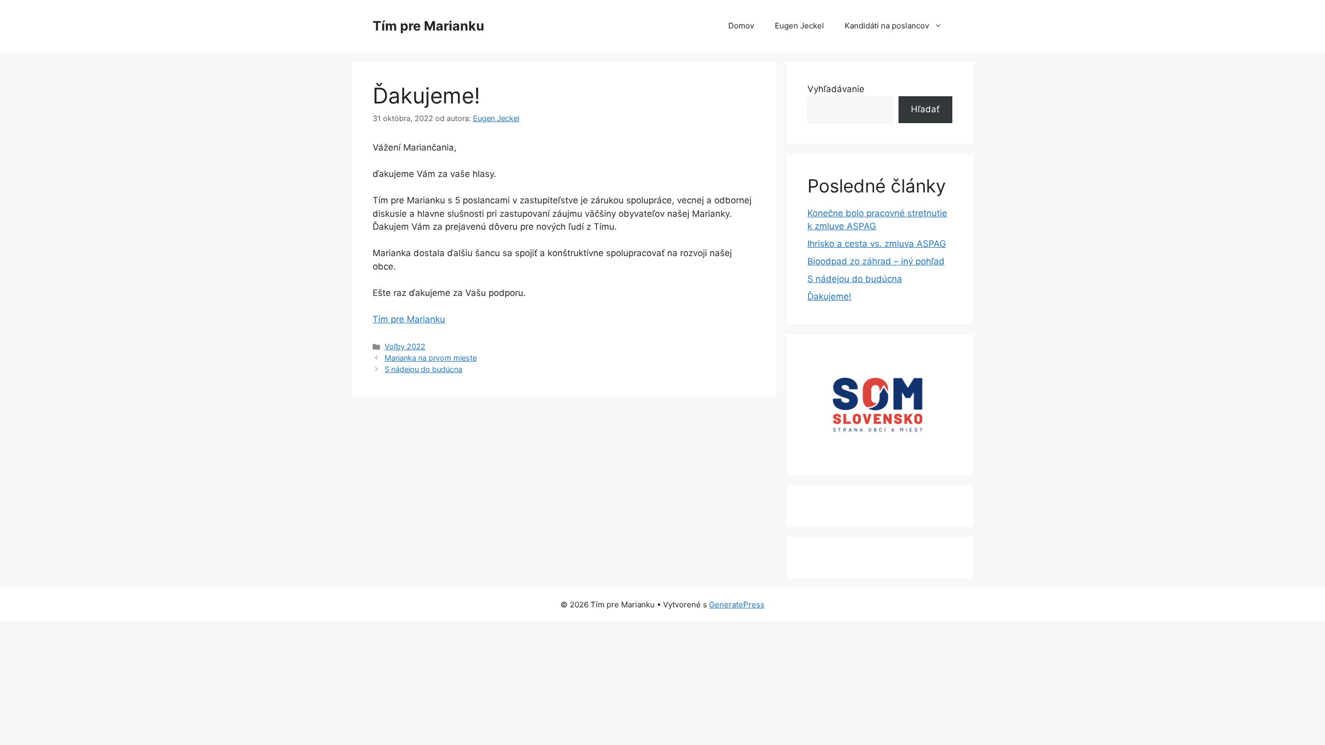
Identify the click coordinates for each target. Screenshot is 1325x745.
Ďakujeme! (829, 296)
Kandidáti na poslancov (887, 26)
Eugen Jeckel (799, 26)
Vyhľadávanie (835, 89)
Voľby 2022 (405, 346)
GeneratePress (736, 604)
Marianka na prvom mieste (431, 357)
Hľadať (925, 109)
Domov (741, 26)
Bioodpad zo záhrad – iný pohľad (876, 261)
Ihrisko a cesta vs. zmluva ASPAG (876, 244)
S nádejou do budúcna (423, 369)
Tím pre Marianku (428, 26)
